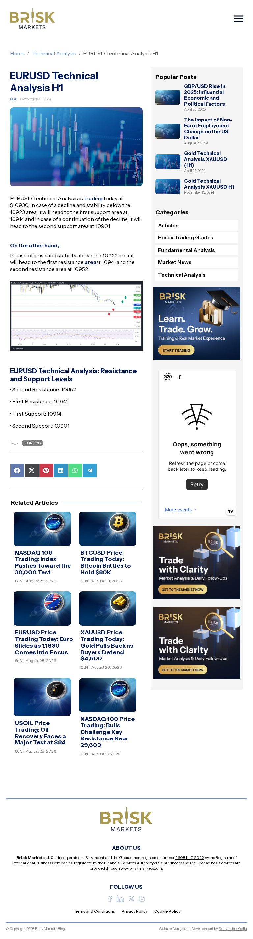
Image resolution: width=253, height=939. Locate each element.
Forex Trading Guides (185, 237)
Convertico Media (233, 928)
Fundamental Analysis (186, 250)
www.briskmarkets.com (141, 868)
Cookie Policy (167, 911)
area (90, 262)
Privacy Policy (135, 911)
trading (93, 198)
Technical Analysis (53, 53)
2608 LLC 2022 (189, 857)
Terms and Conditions (94, 911)
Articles (168, 225)
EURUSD (32, 443)
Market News (175, 262)
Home (17, 53)
